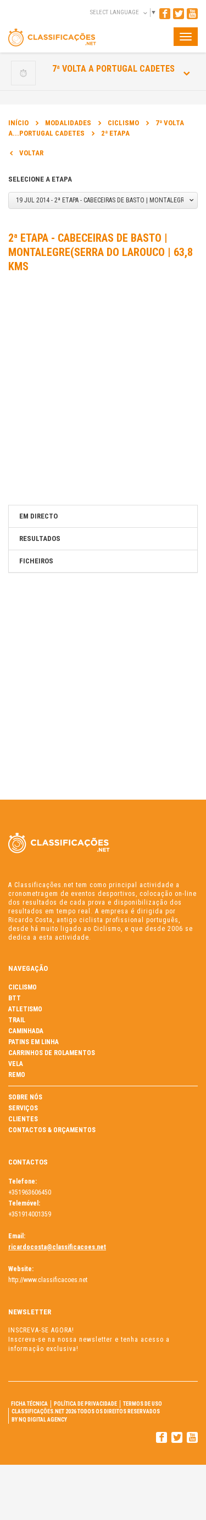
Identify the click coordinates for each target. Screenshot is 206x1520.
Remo (16, 1075)
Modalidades (68, 123)
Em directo (38, 516)
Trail (16, 1020)
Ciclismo (123, 123)
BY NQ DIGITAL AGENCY (39, 1420)
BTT (14, 998)
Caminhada (25, 1031)
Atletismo (25, 1009)
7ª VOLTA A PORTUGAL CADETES (113, 68)
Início (18, 123)
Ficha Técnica (29, 1404)
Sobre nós (25, 1097)
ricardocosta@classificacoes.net (57, 1247)
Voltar (31, 153)
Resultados (39, 538)
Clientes (23, 1119)
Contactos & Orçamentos (52, 1130)
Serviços (23, 1108)
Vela (15, 1064)
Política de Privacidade (85, 1404)
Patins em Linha (33, 1042)
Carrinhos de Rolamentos (51, 1053)
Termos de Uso (142, 1404)
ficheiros (36, 561)
